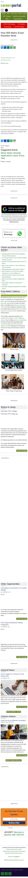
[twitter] (2, 873)
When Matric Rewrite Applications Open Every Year (12, 155)
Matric (8, 13)
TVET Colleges (6, 16)
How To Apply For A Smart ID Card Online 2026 (12, 675)
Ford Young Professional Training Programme (12, 624)
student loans (18, 309)
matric (23, 297)
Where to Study (23, 13)
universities (11, 318)
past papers (14, 297)
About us (10, 856)
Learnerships (4, 324)
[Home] (11, 6)
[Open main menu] (2, 10)
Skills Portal (6, 851)
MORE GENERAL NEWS (14, 711)
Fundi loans (9, 311)
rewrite (8, 126)
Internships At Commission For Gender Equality (14, 589)
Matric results (4, 301)
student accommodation (20, 320)
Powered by (10, 827)
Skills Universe (19, 853)
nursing (3, 307)
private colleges (5, 320)
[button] (2, 47)
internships (13, 324)
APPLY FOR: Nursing (9, 24)
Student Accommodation (19, 16)
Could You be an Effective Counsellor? (13, 720)
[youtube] (6, 873)
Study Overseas (18, 19)
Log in (2, 1)
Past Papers (14, 13)
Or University (7, 26)
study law (16, 305)
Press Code (14, 240)
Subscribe (14, 823)
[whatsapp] (9, 873)
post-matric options (6, 303)
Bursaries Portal (9, 853)
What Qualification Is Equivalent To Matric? (13, 269)
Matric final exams (8, 91)
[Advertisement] (14, 520)
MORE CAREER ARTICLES (13, 760)
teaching (21, 305)
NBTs (7, 19)
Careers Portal (14, 851)
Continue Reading (22, 450)
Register (3, 13)
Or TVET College (19, 26)
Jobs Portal (22, 851)
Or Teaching (21, 24)
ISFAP (14, 311)
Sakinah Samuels (7, 60)
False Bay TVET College (9, 411)
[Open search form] (6, 10)
